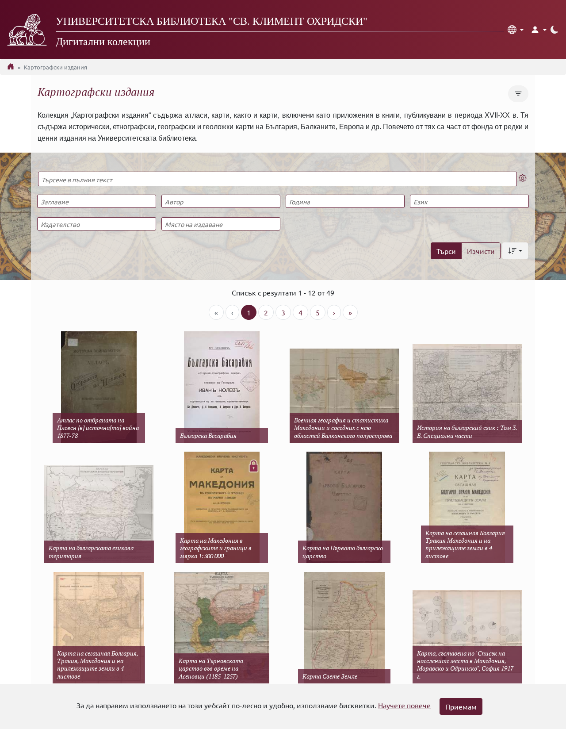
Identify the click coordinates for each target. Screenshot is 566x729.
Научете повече (404, 705)
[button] (515, 29)
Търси (446, 250)
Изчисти (481, 250)
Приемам (461, 706)
